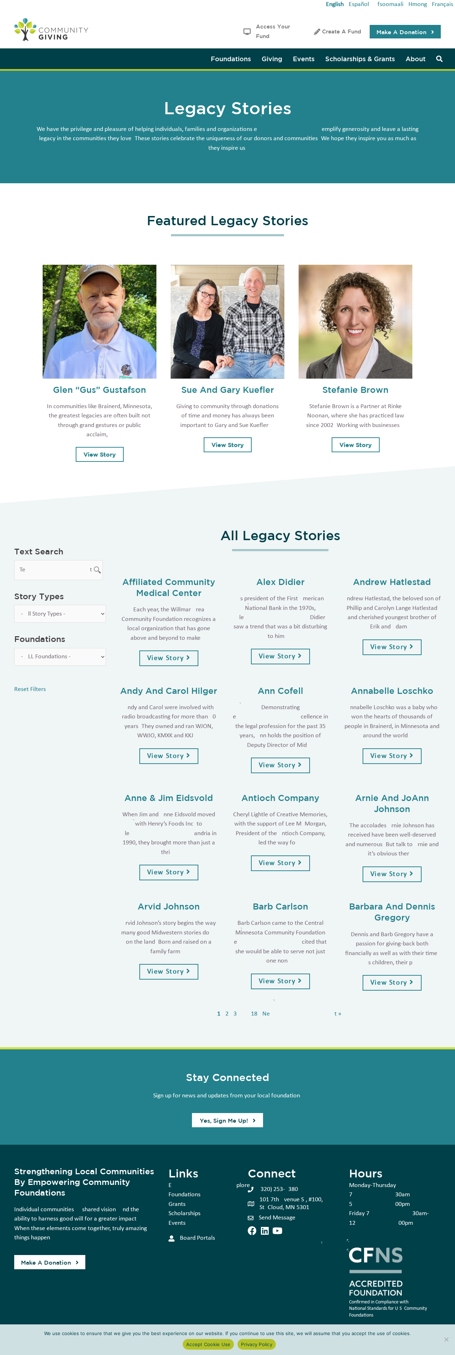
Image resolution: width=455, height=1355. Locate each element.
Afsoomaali (388, 4)
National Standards (368, 1308)
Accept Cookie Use (208, 1344)
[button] (405, 31)
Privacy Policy (256, 1344)
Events (177, 1223)
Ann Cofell (280, 690)
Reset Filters (30, 689)
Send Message (277, 1217)
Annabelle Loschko (392, 690)
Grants (177, 1204)
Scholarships (184, 1213)
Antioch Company (280, 797)
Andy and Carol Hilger (168, 690)
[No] (446, 1339)
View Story (104, 454)
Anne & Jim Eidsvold (168, 797)
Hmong (417, 4)
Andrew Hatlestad (392, 581)
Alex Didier (280, 581)
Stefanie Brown (355, 389)
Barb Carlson (280, 906)
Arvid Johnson (169, 906)
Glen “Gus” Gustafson (99, 389)
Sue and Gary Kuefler (227, 389)
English (335, 4)
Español (359, 4)
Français (442, 4)
